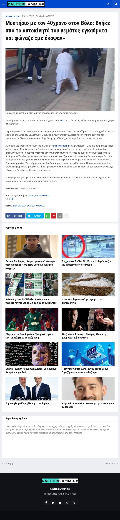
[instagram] (67, 502)
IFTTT (11, 199)
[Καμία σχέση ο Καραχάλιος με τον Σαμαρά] (31, 388)
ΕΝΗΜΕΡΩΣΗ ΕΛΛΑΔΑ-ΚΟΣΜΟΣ (38, 16)
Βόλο (62, 120)
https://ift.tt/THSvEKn (39, 195)
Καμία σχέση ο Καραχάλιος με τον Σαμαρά (27, 403)
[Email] (59, 215)
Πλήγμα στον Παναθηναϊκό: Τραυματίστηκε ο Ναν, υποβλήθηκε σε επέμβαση (29, 336)
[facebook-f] (46, 502)
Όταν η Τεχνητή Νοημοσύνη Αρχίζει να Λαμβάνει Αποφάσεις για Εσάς (31, 370)
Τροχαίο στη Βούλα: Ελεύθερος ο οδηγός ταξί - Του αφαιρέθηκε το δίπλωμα (86, 263)
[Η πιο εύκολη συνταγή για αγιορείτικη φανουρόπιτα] (88, 284)
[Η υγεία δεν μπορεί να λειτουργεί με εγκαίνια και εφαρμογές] (88, 388)
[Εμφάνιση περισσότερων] (66, 215)
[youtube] (60, 502)
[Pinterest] (53, 215)
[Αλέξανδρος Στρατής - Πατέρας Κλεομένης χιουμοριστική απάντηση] (88, 319)
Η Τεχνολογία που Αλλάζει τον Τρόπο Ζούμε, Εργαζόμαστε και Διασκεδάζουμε (85, 370)
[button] (3, 4)
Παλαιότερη (110, 463)
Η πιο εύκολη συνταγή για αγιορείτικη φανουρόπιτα (82, 301)
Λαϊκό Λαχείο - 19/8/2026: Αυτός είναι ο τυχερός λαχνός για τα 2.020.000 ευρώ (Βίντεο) (31, 301)
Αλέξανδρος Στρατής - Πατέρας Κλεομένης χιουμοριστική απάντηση (84, 336)
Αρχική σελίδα (12, 16)
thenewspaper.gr (61, 146)
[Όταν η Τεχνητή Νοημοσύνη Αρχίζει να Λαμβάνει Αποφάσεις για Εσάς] (31, 354)
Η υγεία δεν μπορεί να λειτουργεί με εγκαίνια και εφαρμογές (88, 405)
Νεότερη (8, 463)
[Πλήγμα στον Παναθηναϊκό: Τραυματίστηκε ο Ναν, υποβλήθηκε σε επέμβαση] (31, 319)
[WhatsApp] (47, 215)
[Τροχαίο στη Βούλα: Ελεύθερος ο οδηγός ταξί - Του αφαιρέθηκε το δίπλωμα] (88, 246)
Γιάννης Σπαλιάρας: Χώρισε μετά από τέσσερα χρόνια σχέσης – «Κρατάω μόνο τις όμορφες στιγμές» (30, 265)
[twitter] (53, 502)
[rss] (73, 502)
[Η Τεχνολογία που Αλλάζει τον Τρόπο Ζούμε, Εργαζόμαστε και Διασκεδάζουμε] (88, 354)
